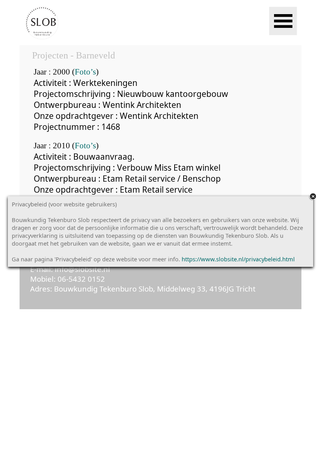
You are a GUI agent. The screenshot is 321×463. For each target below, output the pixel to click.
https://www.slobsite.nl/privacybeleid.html (238, 259)
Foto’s (85, 72)
